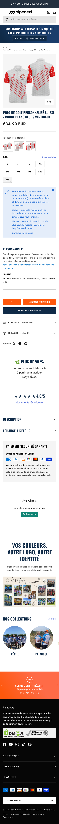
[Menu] (4, 12)
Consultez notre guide (22, 233)
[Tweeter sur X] (14, 343)
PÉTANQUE (41, 654)
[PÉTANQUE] (41, 638)
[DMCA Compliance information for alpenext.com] (37, 733)
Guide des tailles (49, 156)
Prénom (7, 273)
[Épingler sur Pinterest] (25, 343)
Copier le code (36, 38)
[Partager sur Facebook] (20, 343)
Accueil (5, 47)
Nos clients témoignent (29, 402)
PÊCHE (15, 654)
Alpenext (12, 809)
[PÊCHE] (14, 638)
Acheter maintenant (29, 310)
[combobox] (29, 19)
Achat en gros (8, 817)
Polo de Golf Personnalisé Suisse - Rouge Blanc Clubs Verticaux (26, 50)
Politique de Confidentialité (20, 814)
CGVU (5, 814)
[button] (54, 12)
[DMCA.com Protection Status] (14, 733)
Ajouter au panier (40, 301)
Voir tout (52, 618)
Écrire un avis (29, 514)
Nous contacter (38, 814)
